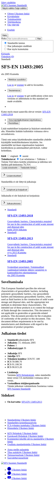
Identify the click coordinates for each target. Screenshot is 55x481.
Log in (10, 85)
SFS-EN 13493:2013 (32, 402)
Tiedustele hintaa (28, 168)
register (20, 85)
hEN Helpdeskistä (25, 375)
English (11, 30)
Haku (4, 35)
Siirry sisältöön (8, 2)
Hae (39, 38)
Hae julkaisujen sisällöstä (19, 46)
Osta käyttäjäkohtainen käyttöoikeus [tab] (25, 120)
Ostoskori (7, 56)
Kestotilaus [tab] (13, 123)
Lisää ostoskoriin (9, 168)
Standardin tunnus (16, 43)
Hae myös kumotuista (17, 49)
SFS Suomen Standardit (18, 389)
